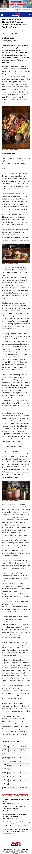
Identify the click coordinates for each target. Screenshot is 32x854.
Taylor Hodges (7, 803)
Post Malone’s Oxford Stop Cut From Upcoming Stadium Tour (14, 815)
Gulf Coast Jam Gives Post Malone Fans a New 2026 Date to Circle (15, 808)
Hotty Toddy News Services (10, 825)
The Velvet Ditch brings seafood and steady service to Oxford (16, 823)
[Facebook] (3, 33)
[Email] (12, 33)
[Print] (16, 33)
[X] (7, 33)
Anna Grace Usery (9, 30)
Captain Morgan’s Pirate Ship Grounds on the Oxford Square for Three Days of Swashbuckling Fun (16, 831)
